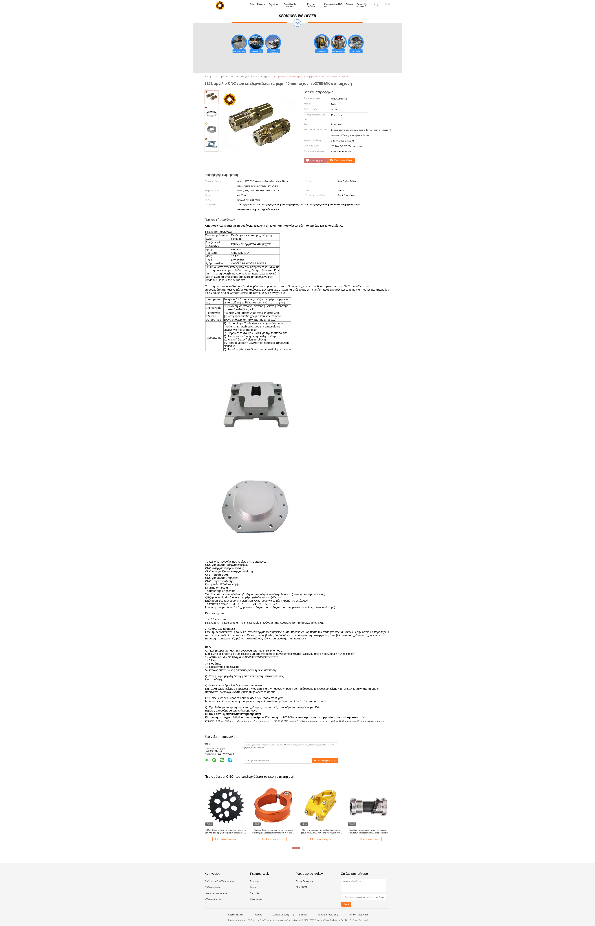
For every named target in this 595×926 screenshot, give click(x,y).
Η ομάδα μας (256, 899)
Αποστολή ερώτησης (324, 760)
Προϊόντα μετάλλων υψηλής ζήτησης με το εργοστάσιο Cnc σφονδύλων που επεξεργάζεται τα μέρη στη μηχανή (226, 831)
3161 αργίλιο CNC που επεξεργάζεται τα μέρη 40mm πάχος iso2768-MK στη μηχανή (310, 76)
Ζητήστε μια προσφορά (362, 5)
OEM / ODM (301, 887)
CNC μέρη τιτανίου (213, 899)
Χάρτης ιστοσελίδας (327, 915)
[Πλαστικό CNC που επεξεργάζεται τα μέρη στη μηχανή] (321, 805)
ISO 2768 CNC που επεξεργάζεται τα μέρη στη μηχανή (300, 721)
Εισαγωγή (254, 881)
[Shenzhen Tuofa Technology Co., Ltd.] (220, 5)
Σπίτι (252, 4)
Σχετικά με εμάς (273, 5)
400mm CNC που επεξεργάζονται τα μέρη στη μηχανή (357, 721)
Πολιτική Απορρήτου (358, 915)
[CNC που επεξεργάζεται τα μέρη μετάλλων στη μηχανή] (368, 805)
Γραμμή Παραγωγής (305, 881)
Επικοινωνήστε (343, 160)
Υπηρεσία (254, 893)
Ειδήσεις (349, 4)
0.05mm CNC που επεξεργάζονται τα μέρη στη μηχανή (242, 721)
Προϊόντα (261, 4)
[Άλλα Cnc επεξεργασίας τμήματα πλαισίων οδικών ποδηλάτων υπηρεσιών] (273, 805)
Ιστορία (253, 887)
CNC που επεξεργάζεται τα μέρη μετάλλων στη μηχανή (368, 831)
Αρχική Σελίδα (235, 915)
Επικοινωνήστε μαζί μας (333, 5)
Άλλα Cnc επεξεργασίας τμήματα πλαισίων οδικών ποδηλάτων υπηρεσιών (273, 831)
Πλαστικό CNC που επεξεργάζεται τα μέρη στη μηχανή (321, 831)
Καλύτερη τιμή (317, 160)
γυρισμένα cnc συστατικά (216, 893)
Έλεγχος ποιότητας (311, 5)
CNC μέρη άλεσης (213, 887)
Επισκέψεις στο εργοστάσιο (290, 5)
